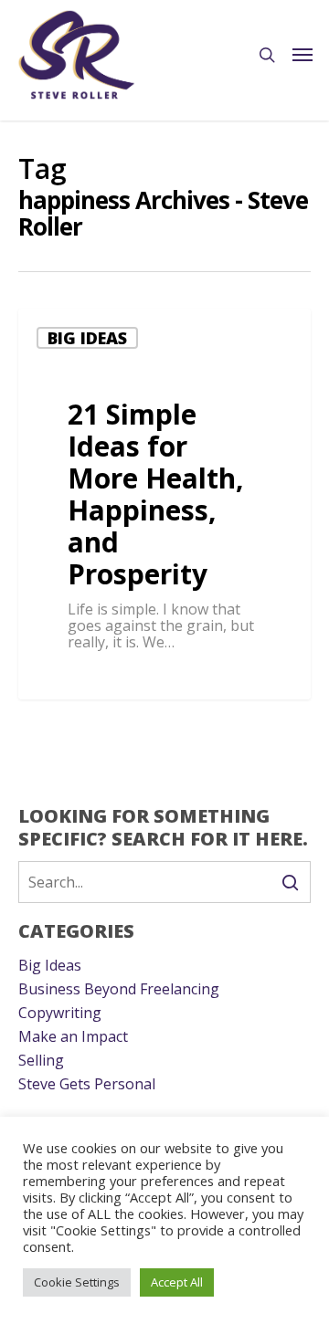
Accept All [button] (177, 1282)
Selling (41, 1060)
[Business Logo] (76, 54)
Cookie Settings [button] (77, 1282)
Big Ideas (87, 338)
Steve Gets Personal (86, 1084)
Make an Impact (73, 1036)
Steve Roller (85, 678)
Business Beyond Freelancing (118, 989)
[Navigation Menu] (302, 55)
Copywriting (59, 1012)
